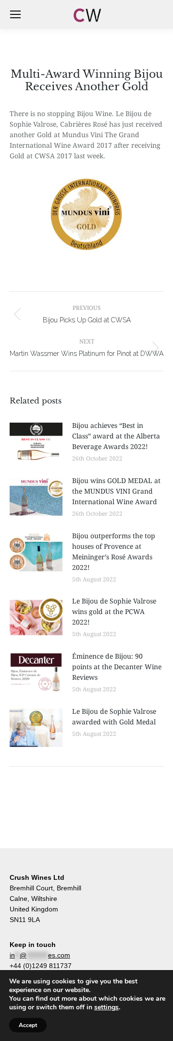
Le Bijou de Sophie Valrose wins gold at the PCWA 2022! (114, 611)
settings (106, 1007)
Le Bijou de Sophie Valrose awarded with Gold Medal (114, 716)
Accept (28, 1025)
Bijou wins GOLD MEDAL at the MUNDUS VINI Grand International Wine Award (116, 491)
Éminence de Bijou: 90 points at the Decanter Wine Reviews (116, 666)
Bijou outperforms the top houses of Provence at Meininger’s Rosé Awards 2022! (113, 551)
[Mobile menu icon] (15, 14)
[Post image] (36, 442)
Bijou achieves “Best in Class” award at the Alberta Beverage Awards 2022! (116, 436)
